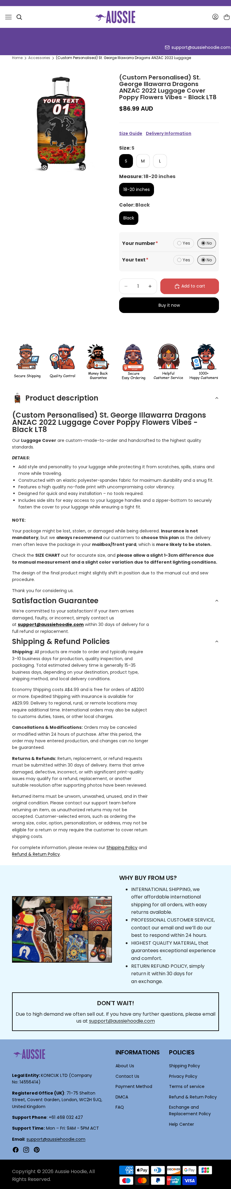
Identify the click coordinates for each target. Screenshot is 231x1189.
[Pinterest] (36, 1149)
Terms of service (187, 1086)
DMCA (122, 1097)
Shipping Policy (121, 848)
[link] (27, 362)
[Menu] (8, 17)
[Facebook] (15, 1149)
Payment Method (134, 1086)
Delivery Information (168, 133)
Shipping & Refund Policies (61, 641)
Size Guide (130, 133)
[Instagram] (26, 1149)
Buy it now (169, 305)
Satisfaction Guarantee (55, 601)
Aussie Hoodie (71, 1171)
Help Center (181, 1124)
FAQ (120, 1107)
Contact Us (127, 1076)
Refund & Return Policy (36, 854)
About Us (125, 1066)
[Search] (19, 17)
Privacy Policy (183, 1076)
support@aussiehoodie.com (200, 47)
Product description (61, 398)
